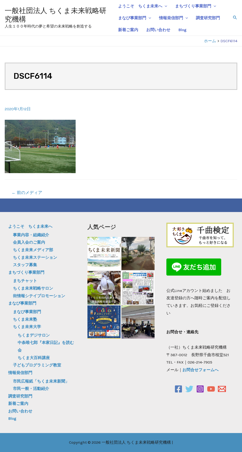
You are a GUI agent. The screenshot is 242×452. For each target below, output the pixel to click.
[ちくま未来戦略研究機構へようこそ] (104, 287)
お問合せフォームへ (200, 369)
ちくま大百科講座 (34, 357)
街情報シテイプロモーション (39, 295)
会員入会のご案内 (29, 242)
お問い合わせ (158, 29)
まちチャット (25, 280)
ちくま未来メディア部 (33, 249)
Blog (182, 29)
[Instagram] (200, 389)
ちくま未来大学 (27, 326)
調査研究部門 (208, 17)
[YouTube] (211, 389)
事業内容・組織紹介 (31, 234)
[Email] (222, 389)
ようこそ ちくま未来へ (140, 6)
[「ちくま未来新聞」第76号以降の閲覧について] (138, 287)
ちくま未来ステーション (35, 257)
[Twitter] (189, 389)
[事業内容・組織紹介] (138, 253)
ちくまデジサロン (34, 335)
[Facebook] (178, 389)
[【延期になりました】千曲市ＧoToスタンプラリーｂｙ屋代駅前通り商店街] (104, 322)
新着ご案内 (128, 29)
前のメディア (27, 192)
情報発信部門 (171, 17)
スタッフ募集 (25, 264)
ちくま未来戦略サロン (33, 288)
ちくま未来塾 (25, 319)
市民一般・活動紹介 (31, 388)
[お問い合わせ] (138, 322)
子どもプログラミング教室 (37, 365)
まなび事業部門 (132, 17)
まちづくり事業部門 (193, 6)
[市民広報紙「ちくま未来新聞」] (104, 253)
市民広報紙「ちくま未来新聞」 (41, 381)
